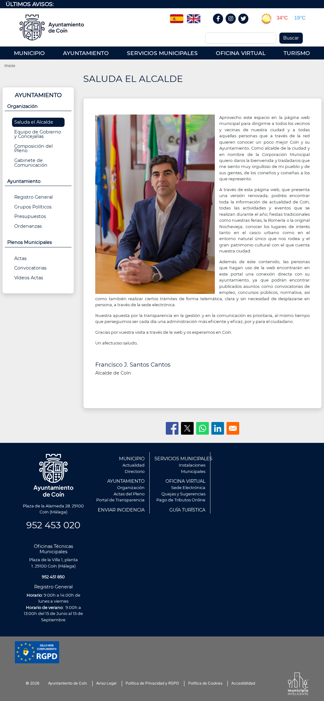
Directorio (135, 471)
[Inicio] (52, 27)
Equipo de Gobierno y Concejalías (37, 134)
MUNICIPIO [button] (29, 53)
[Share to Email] (233, 428)
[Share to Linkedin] (217, 428)
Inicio (9, 65)
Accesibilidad (243, 683)
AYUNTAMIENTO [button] (86, 53)
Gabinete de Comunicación (30, 163)
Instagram (234, 25)
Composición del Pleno (33, 148)
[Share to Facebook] (172, 428)
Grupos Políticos (33, 207)
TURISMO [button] (297, 53)
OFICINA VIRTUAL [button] (240, 53)
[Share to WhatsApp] (202, 428)
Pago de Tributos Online (180, 499)
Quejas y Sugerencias (183, 493)
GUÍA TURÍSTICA (187, 510)
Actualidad (133, 465)
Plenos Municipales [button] (29, 242)
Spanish (176, 16)
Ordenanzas (28, 226)
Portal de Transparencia (120, 499)
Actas (20, 258)
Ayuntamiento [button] (23, 181)
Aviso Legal (106, 683)
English (193, 16)
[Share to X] (187, 428)
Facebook (221, 25)
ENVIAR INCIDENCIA (121, 510)
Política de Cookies (205, 683)
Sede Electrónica (188, 487)
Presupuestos (30, 216)
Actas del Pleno (129, 493)
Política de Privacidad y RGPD (152, 683)
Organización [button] (22, 106)
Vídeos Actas (28, 278)
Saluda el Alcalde (33, 122)
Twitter (244, 25)
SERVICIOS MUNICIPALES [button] (162, 53)
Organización (131, 487)
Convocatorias (30, 268)
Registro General (33, 197)
